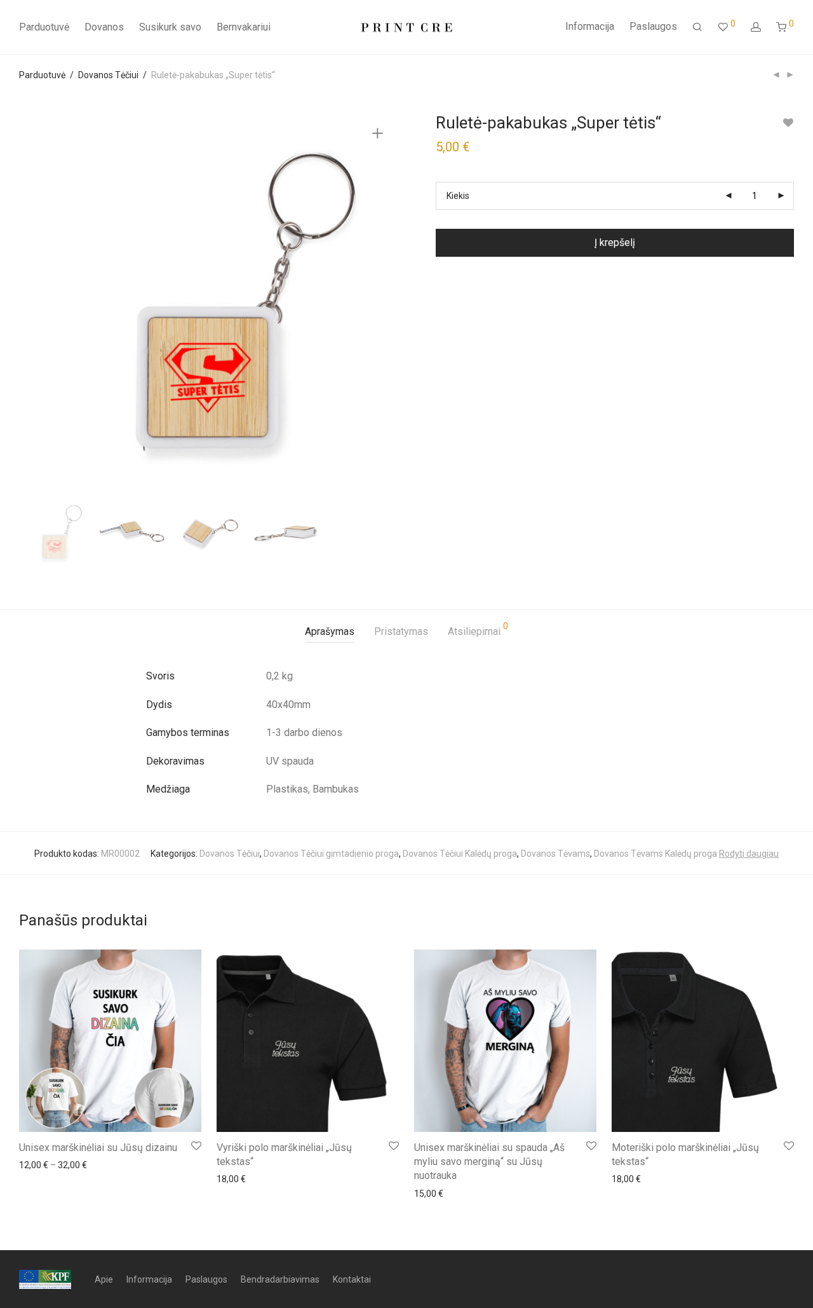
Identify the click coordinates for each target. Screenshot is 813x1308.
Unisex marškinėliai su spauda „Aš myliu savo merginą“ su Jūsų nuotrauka (489, 1161)
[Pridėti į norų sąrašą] (788, 123)
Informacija (589, 26)
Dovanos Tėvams (555, 853)
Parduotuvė (44, 27)
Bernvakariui (244, 27)
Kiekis (458, 196)
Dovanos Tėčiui (108, 75)
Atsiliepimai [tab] (478, 629)
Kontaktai (352, 1279)
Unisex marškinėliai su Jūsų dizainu (98, 1147)
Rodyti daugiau (749, 853)
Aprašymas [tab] (329, 631)
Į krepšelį (615, 242)
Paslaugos (653, 26)
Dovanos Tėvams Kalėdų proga (655, 853)
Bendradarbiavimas (280, 1279)
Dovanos (104, 27)
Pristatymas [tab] (401, 631)
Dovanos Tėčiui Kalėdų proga (460, 853)
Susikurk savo (170, 27)
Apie (104, 1279)
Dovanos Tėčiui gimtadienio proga (331, 853)
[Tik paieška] (697, 27)
